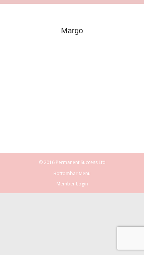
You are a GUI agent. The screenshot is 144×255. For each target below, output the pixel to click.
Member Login (72, 183)
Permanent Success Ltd (81, 162)
